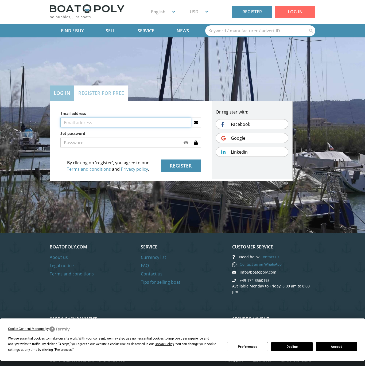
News (183, 31)
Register (252, 12)
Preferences (247, 347)
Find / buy (72, 31)
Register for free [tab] (101, 93)
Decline (292, 347)
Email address (73, 113)
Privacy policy (134, 169)
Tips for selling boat (160, 282)
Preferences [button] (63, 350)
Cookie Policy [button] (164, 344)
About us (59, 257)
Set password (72, 133)
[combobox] (163, 11)
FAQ (145, 265)
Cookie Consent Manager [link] (26, 329)
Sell (110, 31)
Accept (336, 347)
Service (146, 31)
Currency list (153, 257)
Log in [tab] (62, 93)
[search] (256, 30)
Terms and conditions (89, 169)
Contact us (151, 274)
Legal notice (62, 265)
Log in (295, 12)
